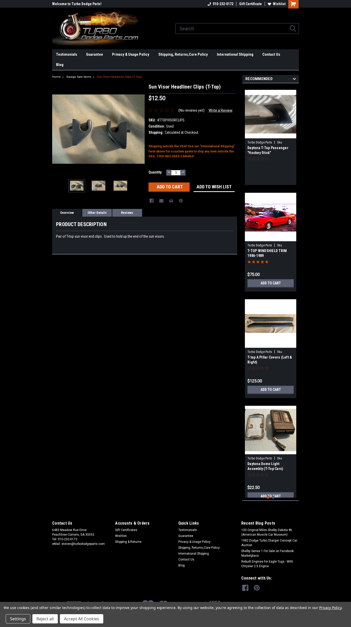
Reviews (127, 213)
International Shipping (235, 54)
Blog (59, 64)
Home (56, 77)
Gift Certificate (250, 4)
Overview (67, 213)
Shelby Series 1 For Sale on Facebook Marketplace (267, 553)
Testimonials (66, 54)
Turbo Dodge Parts (259, 142)
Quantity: (155, 172)
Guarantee (94, 54)
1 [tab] (268, 497)
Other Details (97, 213)
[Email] (161, 201)
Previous (57, 129)
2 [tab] (273, 497)
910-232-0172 (223, 4)
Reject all (45, 619)
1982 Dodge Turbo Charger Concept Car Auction (269, 543)
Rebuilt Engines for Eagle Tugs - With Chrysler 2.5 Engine (267, 564)
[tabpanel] (270, 135)
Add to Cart (271, 283)
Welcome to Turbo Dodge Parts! (76, 4)
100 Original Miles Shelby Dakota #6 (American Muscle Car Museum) (266, 532)
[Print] (171, 201)
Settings (18, 619)
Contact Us (271, 54)
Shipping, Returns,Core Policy (183, 54)
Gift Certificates (126, 530)
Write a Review (221, 110)
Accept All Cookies (81, 619)
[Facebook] (152, 201)
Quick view (270, 134)
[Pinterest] (181, 201)
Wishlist (279, 4)
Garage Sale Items (78, 77)
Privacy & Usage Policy (130, 54)
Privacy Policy (330, 607)
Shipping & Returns (128, 542)
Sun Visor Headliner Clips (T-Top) (119, 77)
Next (139, 129)
